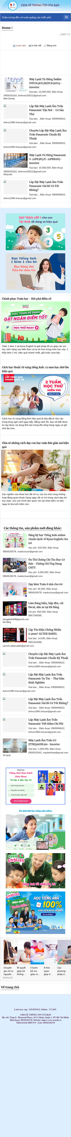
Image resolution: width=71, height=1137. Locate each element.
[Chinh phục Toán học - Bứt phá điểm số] (35, 322)
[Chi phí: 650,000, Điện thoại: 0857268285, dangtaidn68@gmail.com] (15, 608)
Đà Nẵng (7, 622)
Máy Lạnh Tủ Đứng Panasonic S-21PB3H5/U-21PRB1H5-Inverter (47, 159)
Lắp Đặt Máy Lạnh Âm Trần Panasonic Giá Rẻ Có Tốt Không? (46, 186)
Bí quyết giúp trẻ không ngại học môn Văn (21, 971)
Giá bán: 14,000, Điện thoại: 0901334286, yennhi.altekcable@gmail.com (30, 642)
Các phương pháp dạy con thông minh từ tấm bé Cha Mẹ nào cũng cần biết (62, 971)
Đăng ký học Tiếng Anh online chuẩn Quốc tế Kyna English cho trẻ (48, 539)
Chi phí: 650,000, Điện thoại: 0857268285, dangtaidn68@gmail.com (30, 615)
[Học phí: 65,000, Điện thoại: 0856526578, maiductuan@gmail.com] (15, 589)
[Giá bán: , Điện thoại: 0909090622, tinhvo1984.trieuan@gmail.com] (16, 111)
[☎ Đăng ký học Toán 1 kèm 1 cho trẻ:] (35, 249)
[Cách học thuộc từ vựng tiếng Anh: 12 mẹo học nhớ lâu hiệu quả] (35, 395)
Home (6, 28)
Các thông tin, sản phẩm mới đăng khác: (33, 528)
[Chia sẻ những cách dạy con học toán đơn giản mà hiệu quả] (35, 470)
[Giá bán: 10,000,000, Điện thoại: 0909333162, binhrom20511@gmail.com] (16, 84)
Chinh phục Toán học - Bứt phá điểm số (26, 298)
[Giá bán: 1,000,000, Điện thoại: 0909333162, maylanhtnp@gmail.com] (15, 745)
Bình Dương (9, 98)
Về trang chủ (10, 987)
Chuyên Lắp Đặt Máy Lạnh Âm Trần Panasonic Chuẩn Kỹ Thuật (48, 134)
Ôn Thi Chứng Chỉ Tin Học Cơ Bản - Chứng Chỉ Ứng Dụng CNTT (46, 563)
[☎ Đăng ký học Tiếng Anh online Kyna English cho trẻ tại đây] (35, 849)
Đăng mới (51, 45)
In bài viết (36, 45)
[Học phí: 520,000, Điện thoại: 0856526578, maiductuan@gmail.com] (15, 540)
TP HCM (6, 755)
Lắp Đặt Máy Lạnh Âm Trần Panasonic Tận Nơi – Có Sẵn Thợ (46, 110)
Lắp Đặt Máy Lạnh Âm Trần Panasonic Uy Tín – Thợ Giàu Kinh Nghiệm (46, 678)
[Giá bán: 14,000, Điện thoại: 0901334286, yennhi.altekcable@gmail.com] (15, 635)
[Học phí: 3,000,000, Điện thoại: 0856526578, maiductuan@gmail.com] (15, 565)
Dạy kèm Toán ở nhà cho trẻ (45, 584)
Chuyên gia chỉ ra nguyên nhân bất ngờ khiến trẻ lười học (8, 971)
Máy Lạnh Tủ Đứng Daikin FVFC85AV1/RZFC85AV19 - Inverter (45, 83)
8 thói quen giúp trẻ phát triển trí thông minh (49, 971)
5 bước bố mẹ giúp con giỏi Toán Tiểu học (35, 971)
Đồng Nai (8, 174)
